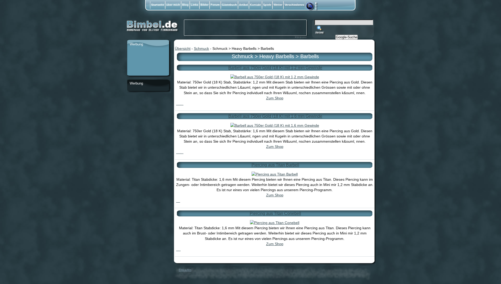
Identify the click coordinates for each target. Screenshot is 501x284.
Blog (185, 4)
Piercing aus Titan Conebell (275, 213)
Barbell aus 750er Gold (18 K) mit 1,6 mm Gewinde (275, 116)
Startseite (157, 4)
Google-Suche (346, 37)
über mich (173, 4)
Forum (215, 4)
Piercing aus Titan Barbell (275, 165)
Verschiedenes (294, 4)
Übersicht (182, 48)
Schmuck (201, 48)
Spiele (267, 4)
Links (194, 4)
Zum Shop (274, 98)
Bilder (204, 4)
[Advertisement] (148, 62)
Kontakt (255, 4)
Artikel (243, 4)
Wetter (278, 4)
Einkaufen (185, 269)
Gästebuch (229, 4)
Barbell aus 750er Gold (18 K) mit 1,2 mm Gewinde (275, 67)
